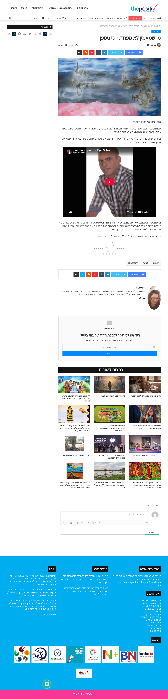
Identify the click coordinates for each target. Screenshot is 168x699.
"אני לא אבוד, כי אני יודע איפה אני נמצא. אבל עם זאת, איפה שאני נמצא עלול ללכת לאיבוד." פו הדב (109, 485)
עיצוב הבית (156, 628)
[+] (100, 522)
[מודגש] (63, 522)
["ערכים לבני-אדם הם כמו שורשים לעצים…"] (74, 444)
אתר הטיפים (155, 622)
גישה (145, 263)
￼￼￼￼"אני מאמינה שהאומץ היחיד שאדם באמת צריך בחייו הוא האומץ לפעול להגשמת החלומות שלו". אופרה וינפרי (74, 485)
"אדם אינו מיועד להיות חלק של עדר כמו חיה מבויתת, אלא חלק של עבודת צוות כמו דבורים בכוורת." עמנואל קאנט (75, 428)
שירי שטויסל (152, 45)
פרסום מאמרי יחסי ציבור (150, 600)
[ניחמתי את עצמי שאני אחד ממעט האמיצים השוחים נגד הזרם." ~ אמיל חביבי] (145, 414)
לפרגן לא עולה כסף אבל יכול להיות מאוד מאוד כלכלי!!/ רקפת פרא (111, 456)
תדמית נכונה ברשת (152, 608)
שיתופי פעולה (37, 8)
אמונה (155, 263)
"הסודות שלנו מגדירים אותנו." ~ (150, 455)
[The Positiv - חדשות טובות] (145, 8)
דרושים (24, 8)
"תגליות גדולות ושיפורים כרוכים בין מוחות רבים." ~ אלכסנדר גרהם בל (111, 428)
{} (96, 522)
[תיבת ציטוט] (85, 522)
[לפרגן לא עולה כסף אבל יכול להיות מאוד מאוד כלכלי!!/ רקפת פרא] (109, 444)
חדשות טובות (82, 8)
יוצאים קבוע (144, 617)
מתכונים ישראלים (153, 619)
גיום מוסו (136, 455)
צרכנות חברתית (65, 8)
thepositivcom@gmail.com (147, 582)
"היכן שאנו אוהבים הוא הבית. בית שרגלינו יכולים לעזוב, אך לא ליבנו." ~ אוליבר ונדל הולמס (76, 398)
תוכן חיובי (52, 8)
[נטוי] (67, 522)
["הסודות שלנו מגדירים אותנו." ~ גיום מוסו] (145, 444)
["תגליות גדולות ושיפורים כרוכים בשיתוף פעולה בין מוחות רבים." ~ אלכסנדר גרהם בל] (109, 414)
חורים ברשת (155, 617)
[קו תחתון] (71, 522)
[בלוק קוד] (89, 522)
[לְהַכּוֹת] (74, 522)
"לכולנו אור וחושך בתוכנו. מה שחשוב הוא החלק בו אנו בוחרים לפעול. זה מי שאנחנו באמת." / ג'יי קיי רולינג (147, 485)
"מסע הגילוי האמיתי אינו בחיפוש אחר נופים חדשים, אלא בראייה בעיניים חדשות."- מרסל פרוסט (86, 18)
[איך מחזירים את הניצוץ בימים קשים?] (109, 384)
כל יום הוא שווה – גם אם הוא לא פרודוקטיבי (146, 396)
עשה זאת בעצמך (153, 614)
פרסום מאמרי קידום (152, 603)
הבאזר (158, 611)
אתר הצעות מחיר (153, 605)
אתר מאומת (155, 630)
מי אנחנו (13, 8)
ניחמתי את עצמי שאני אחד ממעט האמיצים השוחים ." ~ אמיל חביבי (146, 426)
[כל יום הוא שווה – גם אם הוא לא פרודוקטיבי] (145, 384)
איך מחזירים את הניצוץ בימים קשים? (113, 396)
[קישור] (93, 522)
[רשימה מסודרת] (78, 522)
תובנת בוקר (134, 25)
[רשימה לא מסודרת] (82, 522)
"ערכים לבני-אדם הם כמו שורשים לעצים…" (75, 455)
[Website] (143, 298)
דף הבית (154, 25)
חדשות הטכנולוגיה (153, 625)
